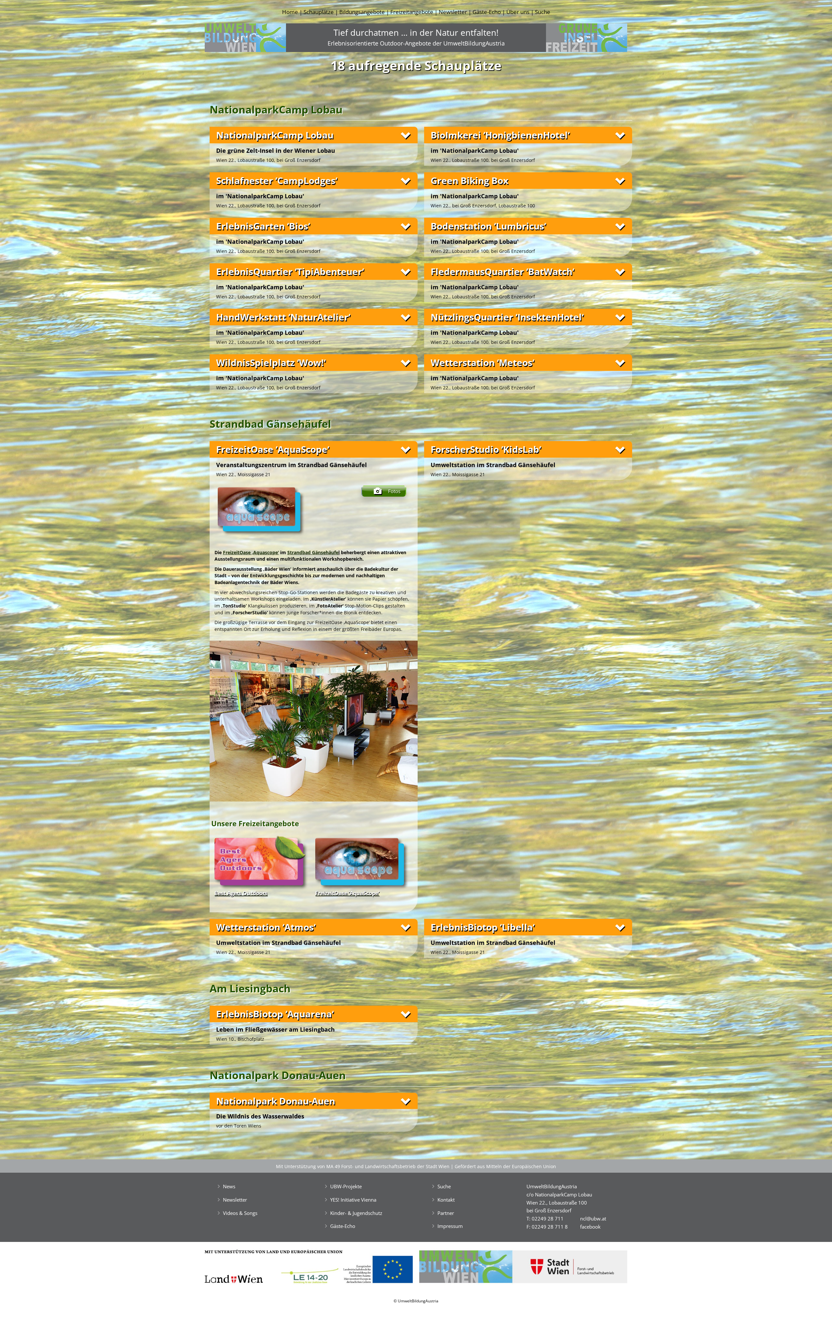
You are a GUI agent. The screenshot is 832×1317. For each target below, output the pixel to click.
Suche (542, 11)
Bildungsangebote (362, 11)
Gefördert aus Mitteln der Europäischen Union (505, 1166)
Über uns (517, 11)
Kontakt (446, 1199)
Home (290, 11)
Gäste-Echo (487, 11)
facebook (590, 1226)
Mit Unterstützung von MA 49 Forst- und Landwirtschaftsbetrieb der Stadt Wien (362, 1166)
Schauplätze (319, 11)
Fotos (394, 491)
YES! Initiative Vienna (353, 1199)
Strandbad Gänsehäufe (312, 552)
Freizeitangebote (411, 11)
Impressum (450, 1226)
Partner (445, 1213)
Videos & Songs (240, 1213)
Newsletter (453, 11)
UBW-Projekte (346, 1186)
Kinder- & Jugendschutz (356, 1213)
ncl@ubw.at (593, 1218)
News (229, 1186)
